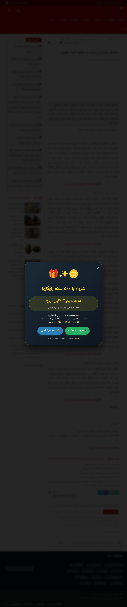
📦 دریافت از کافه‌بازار (50, 330)
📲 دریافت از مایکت (77, 330)
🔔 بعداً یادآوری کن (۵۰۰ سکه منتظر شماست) (63, 338)
